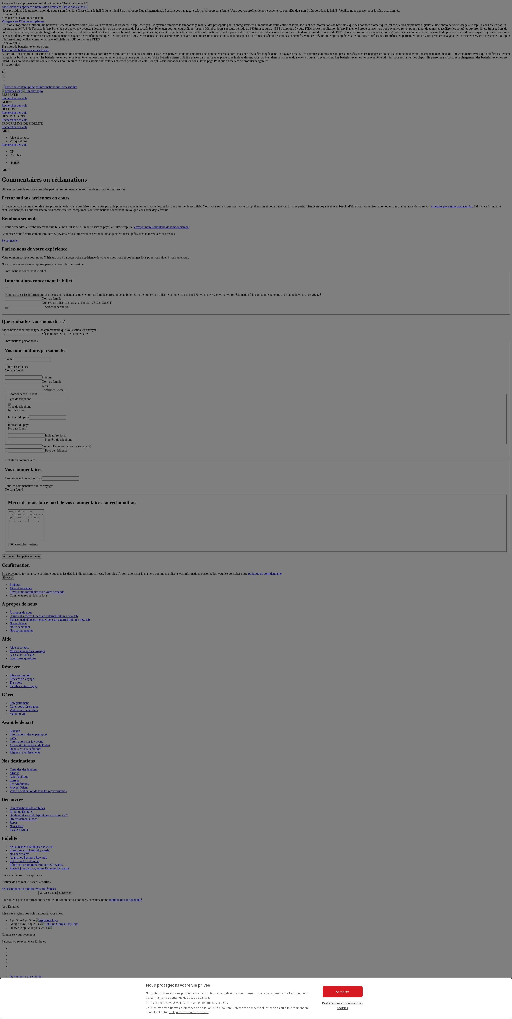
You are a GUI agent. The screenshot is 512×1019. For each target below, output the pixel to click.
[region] (256, 998)
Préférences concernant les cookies (342, 1005)
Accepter (342, 992)
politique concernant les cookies (189, 1012)
